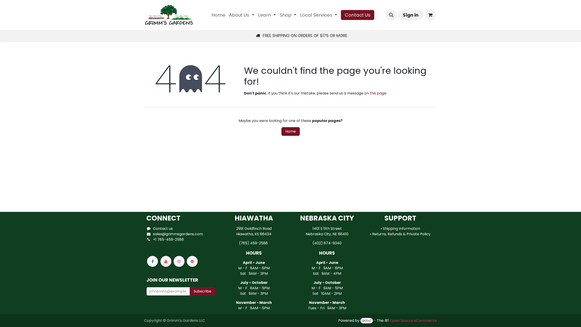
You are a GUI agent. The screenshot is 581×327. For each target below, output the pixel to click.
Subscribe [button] (202, 291)
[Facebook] (152, 261)
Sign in (411, 15)
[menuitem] (218, 15)
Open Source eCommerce (413, 320)
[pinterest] (192, 261)
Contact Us (357, 15)
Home (290, 131)
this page (378, 93)
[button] (391, 15)
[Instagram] (179, 261)
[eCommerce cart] (430, 15)
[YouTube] (165, 261)
